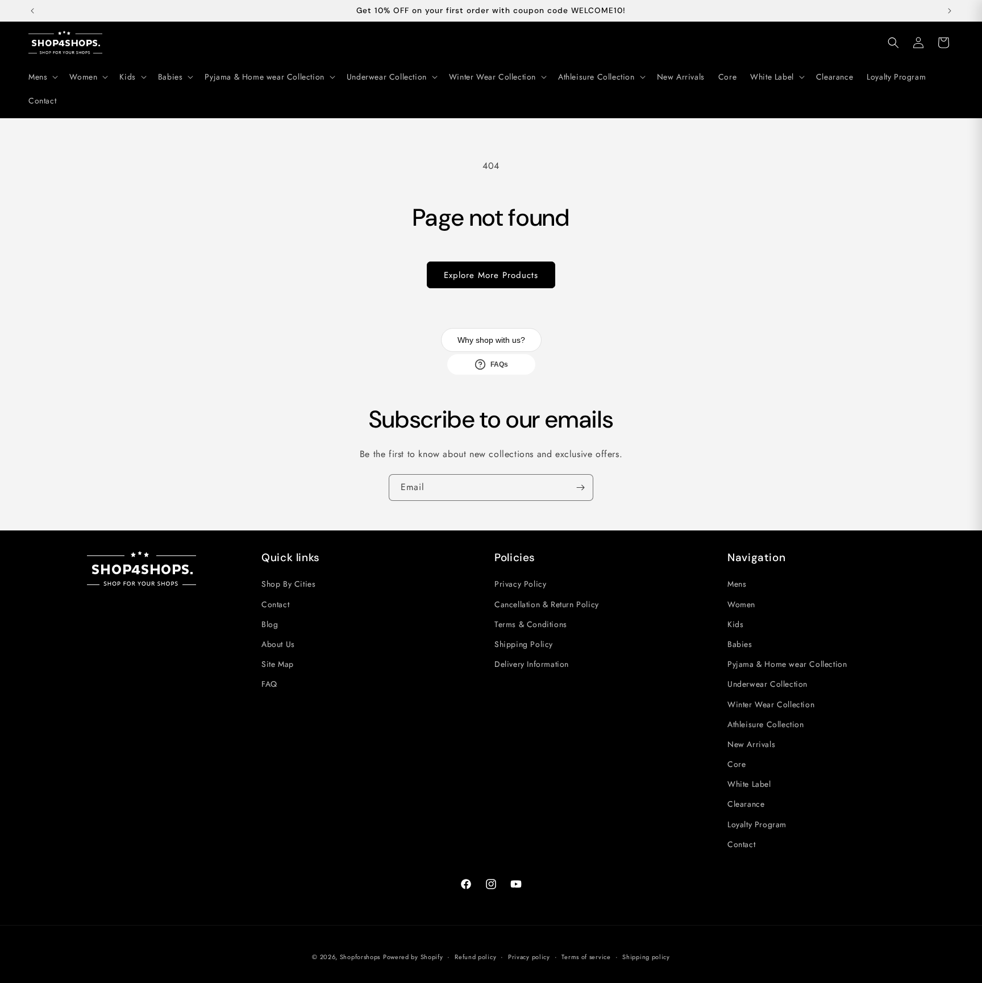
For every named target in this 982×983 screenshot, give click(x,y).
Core (736, 764)
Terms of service (585, 956)
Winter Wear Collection (770, 704)
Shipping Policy (523, 644)
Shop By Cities (288, 584)
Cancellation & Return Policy (546, 604)
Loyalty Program (757, 824)
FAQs (499, 364)
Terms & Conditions (530, 624)
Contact (275, 604)
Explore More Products (491, 275)
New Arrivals (751, 744)
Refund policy (475, 956)
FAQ (269, 684)
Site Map (277, 664)
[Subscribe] (580, 487)
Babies (739, 644)
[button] (42, 77)
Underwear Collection (767, 684)
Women (741, 604)
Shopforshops (360, 956)
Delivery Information (531, 664)
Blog (269, 624)
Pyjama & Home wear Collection (787, 664)
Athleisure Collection (765, 724)
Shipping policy (646, 956)
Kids (735, 624)
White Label (749, 784)
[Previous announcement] (32, 11)
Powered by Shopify (413, 956)
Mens (736, 584)
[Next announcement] (949, 11)
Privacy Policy (520, 584)
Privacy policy (529, 956)
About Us (278, 644)
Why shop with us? (491, 340)
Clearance (745, 804)
